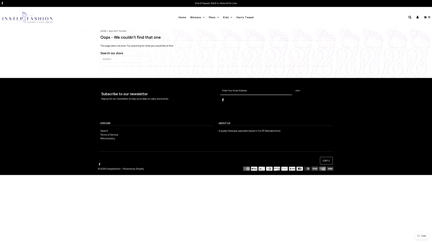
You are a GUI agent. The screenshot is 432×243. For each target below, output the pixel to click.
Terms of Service (109, 134)
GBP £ (326, 160)
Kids (226, 17)
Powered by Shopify (133, 168)
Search (104, 130)
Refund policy (107, 138)
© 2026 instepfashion (109, 168)
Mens (212, 17)
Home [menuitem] (182, 17)
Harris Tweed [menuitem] (245, 17)
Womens (195, 17)
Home (103, 31)
